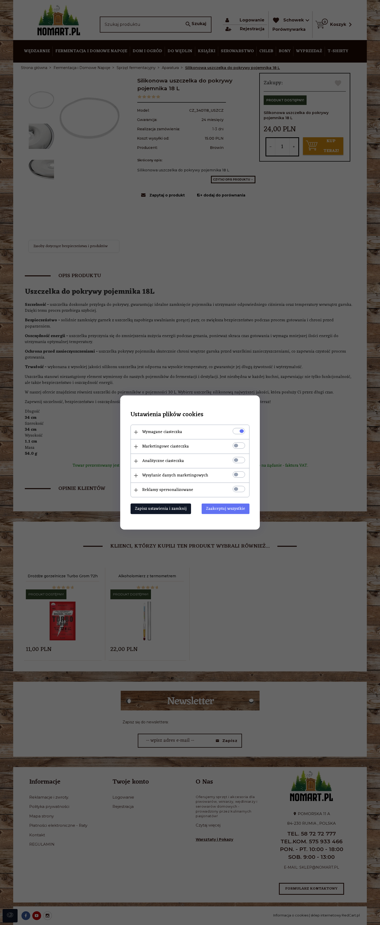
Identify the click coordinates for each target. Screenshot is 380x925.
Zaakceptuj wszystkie (225, 508)
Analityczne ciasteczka (163, 461)
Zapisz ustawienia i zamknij (161, 508)
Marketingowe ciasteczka (165, 446)
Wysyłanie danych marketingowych (175, 475)
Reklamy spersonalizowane (167, 490)
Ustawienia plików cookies (167, 415)
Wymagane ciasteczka (162, 432)
